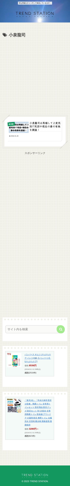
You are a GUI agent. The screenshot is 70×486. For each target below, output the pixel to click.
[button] (61, 329)
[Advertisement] (35, 75)
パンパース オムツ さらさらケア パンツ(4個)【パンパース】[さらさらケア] (38, 358)
